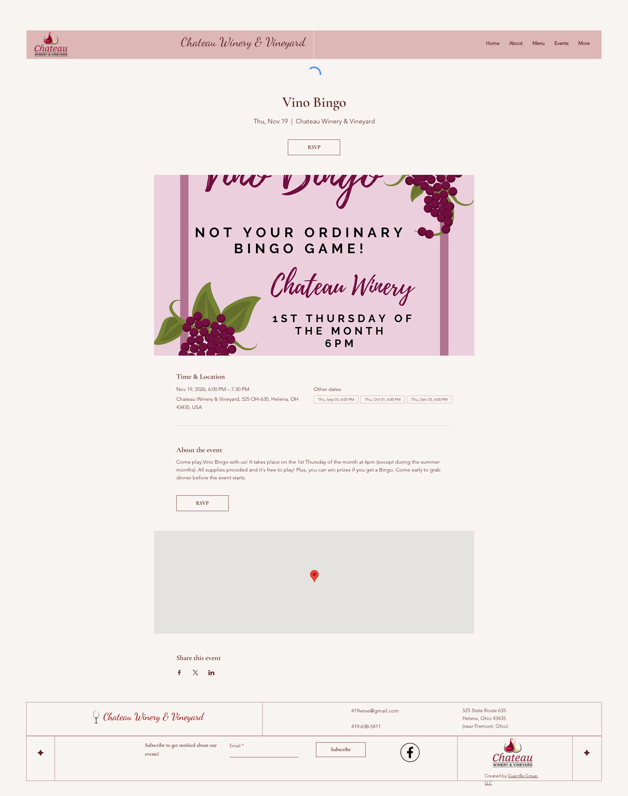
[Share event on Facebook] (179, 672)
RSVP (314, 147)
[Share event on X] (195, 672)
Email (236, 745)
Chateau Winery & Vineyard (243, 42)
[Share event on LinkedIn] (211, 672)
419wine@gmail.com (375, 711)
